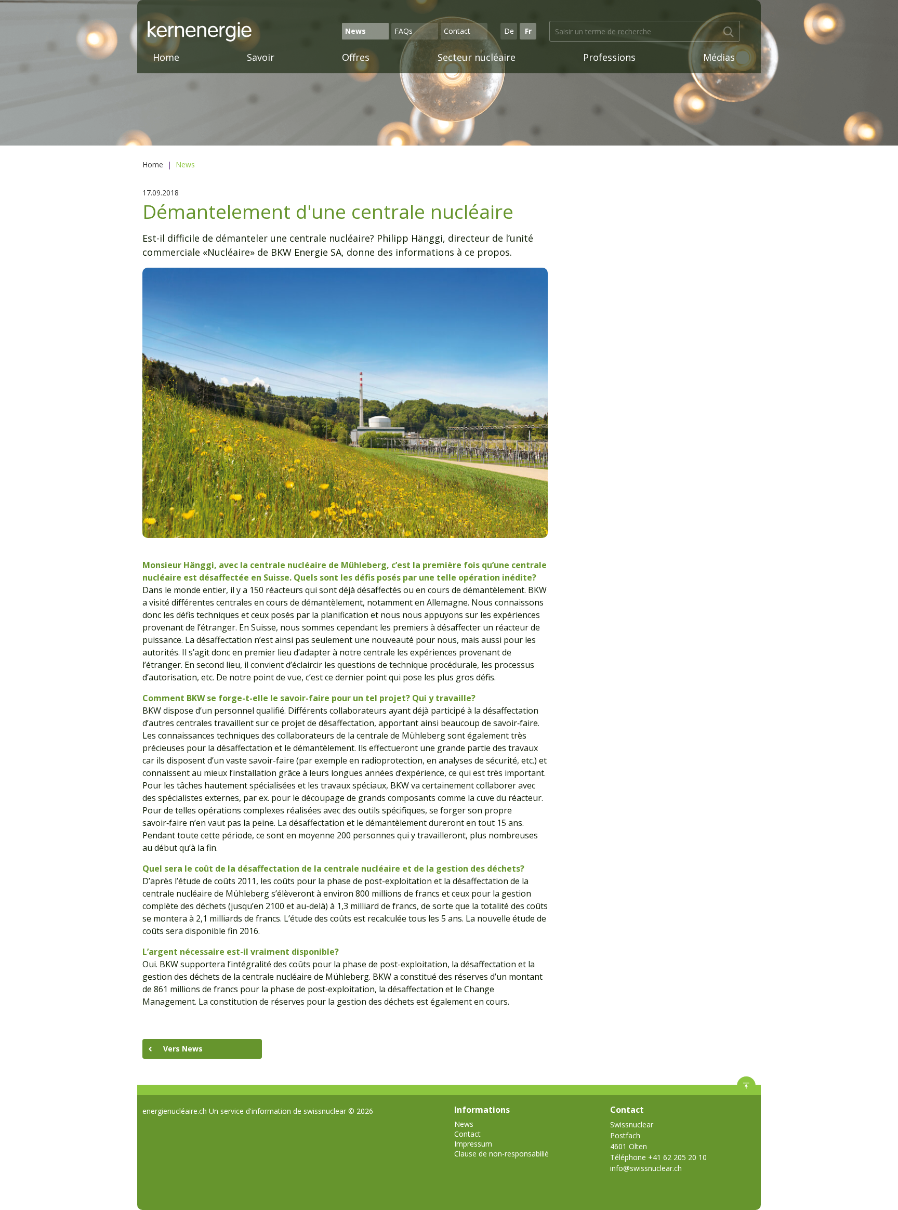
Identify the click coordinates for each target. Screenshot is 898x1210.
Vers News (183, 1049)
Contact (457, 31)
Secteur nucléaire (477, 57)
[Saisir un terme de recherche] (728, 32)
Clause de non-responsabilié (501, 1154)
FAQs (403, 31)
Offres (355, 57)
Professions (609, 57)
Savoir (260, 57)
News (355, 31)
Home (166, 57)
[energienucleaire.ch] (243, 31)
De (509, 31)
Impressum (473, 1144)
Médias (719, 57)
